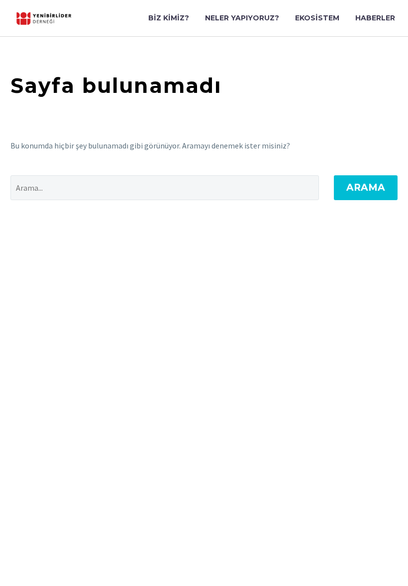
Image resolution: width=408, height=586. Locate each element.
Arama (365, 187)
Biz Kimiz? (168, 17)
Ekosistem (317, 17)
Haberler (375, 17)
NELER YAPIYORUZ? (242, 17)
